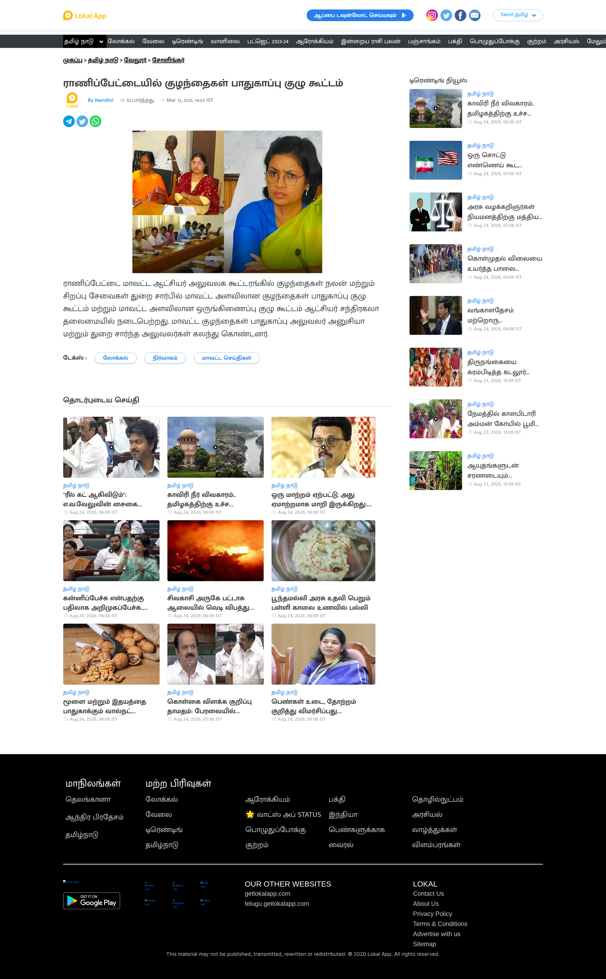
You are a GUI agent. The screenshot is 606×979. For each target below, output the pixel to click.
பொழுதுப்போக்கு (275, 830)
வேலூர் (135, 60)
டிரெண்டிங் (164, 830)
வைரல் (341, 845)
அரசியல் (427, 814)
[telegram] (69, 123)
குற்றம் (257, 845)
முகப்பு (73, 60)
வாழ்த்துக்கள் (434, 830)
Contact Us (428, 893)
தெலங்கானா (87, 799)
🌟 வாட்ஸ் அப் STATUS (283, 814)
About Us (426, 903)
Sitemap (424, 944)
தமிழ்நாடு (81, 835)
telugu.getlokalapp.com (277, 903)
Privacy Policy (432, 913)
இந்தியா (343, 814)
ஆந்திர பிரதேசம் (94, 817)
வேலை (159, 814)
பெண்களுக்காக (357, 830)
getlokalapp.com (267, 893)
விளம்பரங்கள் (436, 845)
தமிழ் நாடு (79, 41)
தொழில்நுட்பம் (437, 799)
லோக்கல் (162, 799)
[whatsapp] (96, 123)
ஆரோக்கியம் (267, 799)
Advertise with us (436, 933)
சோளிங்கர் (168, 60)
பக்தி (337, 799)
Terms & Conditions (440, 923)
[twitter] (83, 123)
